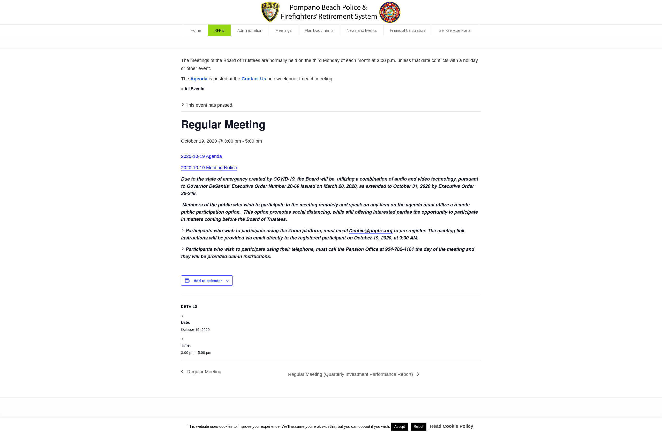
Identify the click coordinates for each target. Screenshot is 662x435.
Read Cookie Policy (451, 426)
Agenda (198, 78)
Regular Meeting (203, 371)
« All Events (192, 88)
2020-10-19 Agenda (201, 156)
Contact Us (254, 78)
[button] (250, 30)
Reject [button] (418, 427)
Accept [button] (399, 427)
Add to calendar (208, 280)
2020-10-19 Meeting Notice (209, 167)
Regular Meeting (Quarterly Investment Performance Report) (351, 374)
